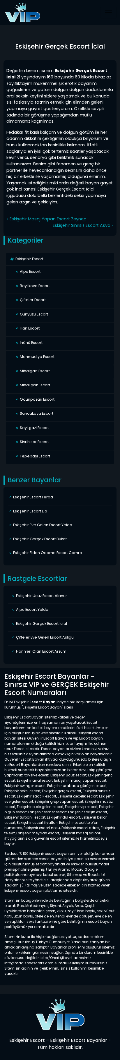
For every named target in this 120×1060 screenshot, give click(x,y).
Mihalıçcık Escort (35, 385)
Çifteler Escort (33, 299)
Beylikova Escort (35, 285)
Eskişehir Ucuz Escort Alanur (41, 595)
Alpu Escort (30, 271)
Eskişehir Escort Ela (30, 511)
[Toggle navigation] (108, 12)
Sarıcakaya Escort (36, 413)
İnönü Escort (31, 342)
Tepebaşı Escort (35, 456)
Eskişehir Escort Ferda (33, 497)
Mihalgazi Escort (35, 370)
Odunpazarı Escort (37, 399)
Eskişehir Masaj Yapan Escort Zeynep (48, 219)
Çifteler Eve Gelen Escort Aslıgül (45, 637)
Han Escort (30, 328)
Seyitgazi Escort (34, 427)
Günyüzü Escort (34, 314)
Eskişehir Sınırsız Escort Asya (81, 225)
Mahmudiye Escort (37, 356)
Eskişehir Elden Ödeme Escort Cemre (47, 552)
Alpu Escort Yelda (32, 609)
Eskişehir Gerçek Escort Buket (40, 538)
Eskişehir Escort (29, 258)
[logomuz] (60, 1014)
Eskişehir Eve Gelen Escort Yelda (42, 524)
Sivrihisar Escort (34, 441)
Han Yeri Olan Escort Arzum (41, 651)
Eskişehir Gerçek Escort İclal (41, 623)
